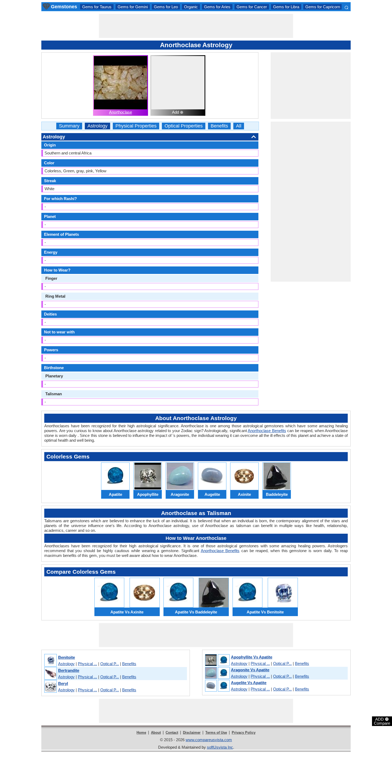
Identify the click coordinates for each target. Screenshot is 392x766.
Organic (191, 7)
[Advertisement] (196, 26)
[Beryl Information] (50, 686)
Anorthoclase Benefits (267, 430)
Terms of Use (216, 733)
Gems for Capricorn (322, 7)
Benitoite (66, 657)
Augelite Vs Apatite (248, 682)
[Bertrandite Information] (50, 673)
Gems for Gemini (133, 7)
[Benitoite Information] (50, 660)
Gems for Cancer (252, 7)
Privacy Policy (243, 733)
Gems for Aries (217, 7)
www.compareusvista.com (209, 739)
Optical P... (109, 663)
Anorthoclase (120, 112)
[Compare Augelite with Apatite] (217, 686)
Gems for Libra (286, 7)
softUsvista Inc (220, 747)
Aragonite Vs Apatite (250, 670)
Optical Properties (184, 126)
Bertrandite (68, 670)
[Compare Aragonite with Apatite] (217, 673)
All (238, 126)
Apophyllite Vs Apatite (251, 657)
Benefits (219, 126)
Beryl (63, 683)
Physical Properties (136, 126)
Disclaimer (192, 733)
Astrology (97, 126)
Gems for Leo (166, 7)
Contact (172, 733)
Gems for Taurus (96, 7)
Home (141, 733)
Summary (69, 126)
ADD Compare (382, 720)
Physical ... (87, 663)
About (156, 733)
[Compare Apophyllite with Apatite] (217, 660)
